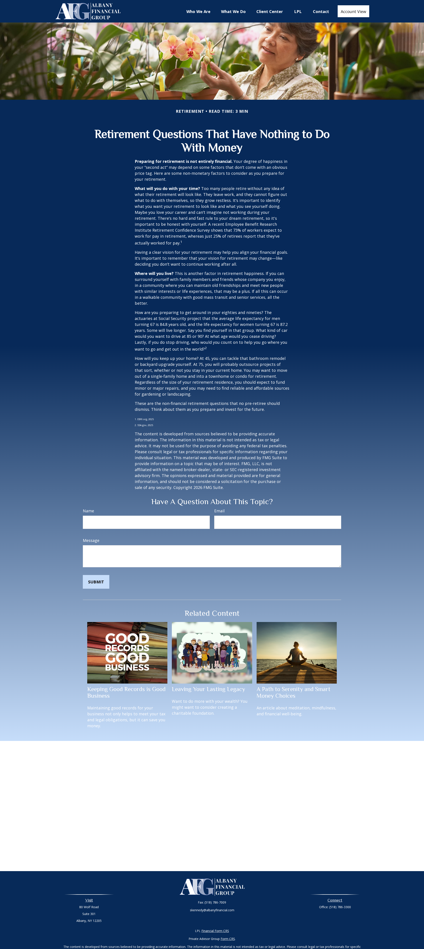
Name (88, 510)
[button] (198, 11)
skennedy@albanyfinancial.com (212, 910)
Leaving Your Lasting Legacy (208, 689)
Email (219, 510)
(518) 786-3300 (340, 907)
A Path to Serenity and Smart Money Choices (293, 692)
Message (91, 540)
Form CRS (228, 939)
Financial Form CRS (215, 931)
